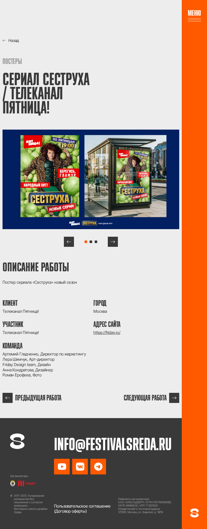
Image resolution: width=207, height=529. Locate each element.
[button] (69, 242)
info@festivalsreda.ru (113, 444)
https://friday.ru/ (106, 332)
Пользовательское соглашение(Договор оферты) (82, 508)
